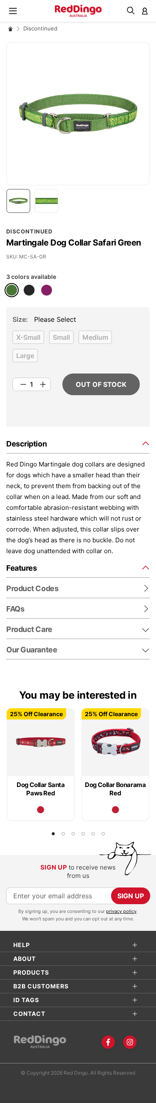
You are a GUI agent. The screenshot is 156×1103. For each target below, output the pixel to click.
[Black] (29, 290)
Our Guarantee (31, 649)
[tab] (78, 443)
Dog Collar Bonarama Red (115, 789)
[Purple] (46, 290)
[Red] (40, 809)
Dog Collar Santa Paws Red (41, 789)
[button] (20, 201)
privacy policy (121, 911)
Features (21, 568)
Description (26, 443)
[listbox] (76, 349)
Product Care (29, 629)
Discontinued (40, 28)
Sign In (145, 11)
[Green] (12, 290)
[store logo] (78, 11)
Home (10, 28)
